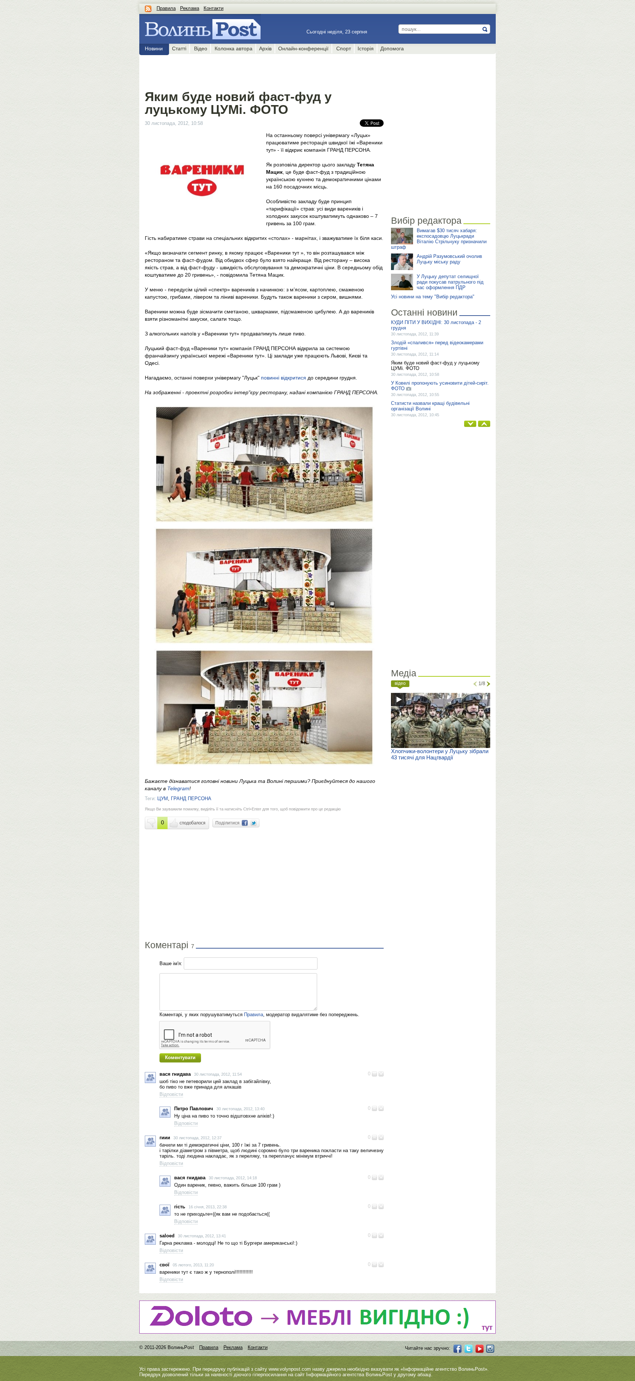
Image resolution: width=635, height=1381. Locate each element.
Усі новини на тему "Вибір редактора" (432, 296)
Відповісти (171, 1094)
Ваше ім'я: (170, 963)
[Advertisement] (264, 71)
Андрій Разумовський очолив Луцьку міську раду (449, 259)
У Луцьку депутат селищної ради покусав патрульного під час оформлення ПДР (450, 282)
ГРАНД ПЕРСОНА (191, 798)
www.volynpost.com (290, 1369)
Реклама (189, 8)
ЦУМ (162, 798)
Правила (166, 8)
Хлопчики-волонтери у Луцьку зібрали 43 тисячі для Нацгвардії (439, 754)
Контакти (213, 8)
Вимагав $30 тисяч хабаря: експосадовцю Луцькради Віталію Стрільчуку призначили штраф (439, 239)
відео (400, 683)
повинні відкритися (283, 378)
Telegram (178, 788)
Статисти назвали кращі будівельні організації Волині (430, 405)
